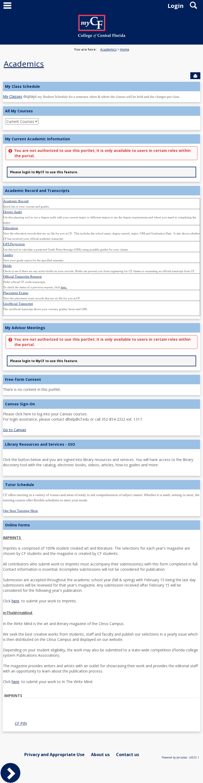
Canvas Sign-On (20, 403)
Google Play (113, 715)
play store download (26, 709)
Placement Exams (15, 293)
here (15, 600)
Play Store (93, 715)
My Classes (12, 96)
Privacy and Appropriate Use (54, 754)
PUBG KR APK (167, 715)
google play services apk (171, 709)
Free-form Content (23, 379)
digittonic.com (47, 701)
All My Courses (19, 110)
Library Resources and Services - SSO (40, 444)
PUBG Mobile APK (57, 720)
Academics (108, 49)
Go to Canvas (14, 429)
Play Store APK (71, 715)
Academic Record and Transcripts (37, 190)
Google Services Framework (33, 715)
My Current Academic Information (37, 138)
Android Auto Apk (134, 709)
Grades (8, 255)
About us (100, 754)
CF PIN (21, 723)
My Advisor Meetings (25, 327)
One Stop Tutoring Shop (20, 511)
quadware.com (21, 701)
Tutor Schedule (19, 484)
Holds (7, 266)
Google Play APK (139, 715)
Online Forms (17, 524)
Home (124, 49)
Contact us (127, 754)
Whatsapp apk (29, 720)
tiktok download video (99, 709)
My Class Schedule (22, 86)
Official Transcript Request (22, 276)
